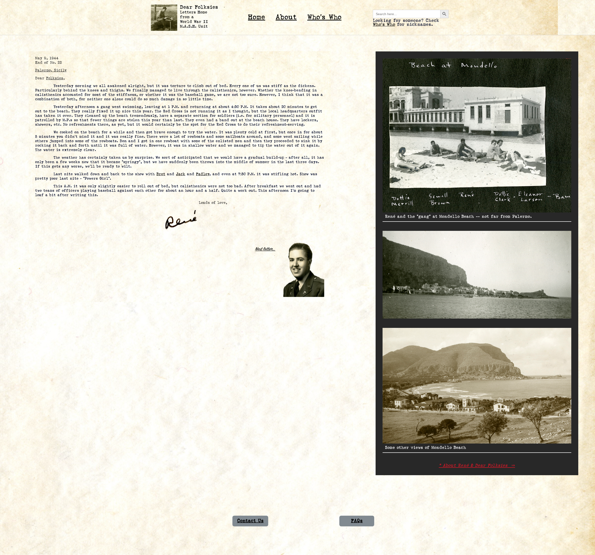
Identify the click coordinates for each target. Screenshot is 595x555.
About (286, 17)
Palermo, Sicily (51, 70)
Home (256, 17)
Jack (180, 174)
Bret (160, 174)
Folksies (54, 78)
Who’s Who (324, 17)
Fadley (202, 174)
